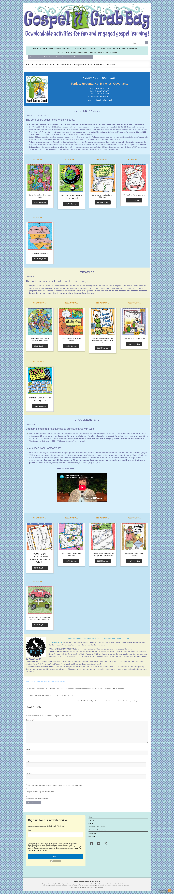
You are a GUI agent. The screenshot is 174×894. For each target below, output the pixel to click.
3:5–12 (40, 115)
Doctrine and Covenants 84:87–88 (105, 150)
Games (73, 52)
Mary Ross (32, 688)
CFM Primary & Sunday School (59, 48)
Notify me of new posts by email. (37, 798)
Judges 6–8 (30, 276)
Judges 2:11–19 (31, 115)
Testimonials (92, 833)
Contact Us (92, 823)
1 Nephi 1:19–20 (49, 134)
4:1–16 (46, 115)
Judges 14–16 (39, 436)
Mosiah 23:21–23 (62, 134)
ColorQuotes (82, 52)
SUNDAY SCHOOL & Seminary (101, 688)
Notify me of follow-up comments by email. (40, 792)
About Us (91, 820)
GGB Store (113, 52)
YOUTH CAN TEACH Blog (98, 52)
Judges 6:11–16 (120, 286)
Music (77, 48)
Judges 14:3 (138, 455)
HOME (35, 48)
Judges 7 (59, 288)
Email (28, 761)
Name (28, 749)
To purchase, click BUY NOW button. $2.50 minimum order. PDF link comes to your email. (60, 57)
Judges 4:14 (100, 147)
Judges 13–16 (31, 424)
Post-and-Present (63, 52)
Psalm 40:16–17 (37, 134)
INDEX (42, 48)
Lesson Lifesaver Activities (109, 48)
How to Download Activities (97, 830)
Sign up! (55, 856)
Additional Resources (65, 441)
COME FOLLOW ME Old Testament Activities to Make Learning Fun (52, 696)
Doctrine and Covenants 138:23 (80, 134)
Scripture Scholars (89, 48)
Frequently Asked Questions (97, 827)
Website (29, 773)
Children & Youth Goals (130, 48)
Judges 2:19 (33, 137)
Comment (30, 720)
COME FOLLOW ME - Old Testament (62, 688)
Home (90, 817)
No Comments (119, 688)
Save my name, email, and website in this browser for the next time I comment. (55, 785)
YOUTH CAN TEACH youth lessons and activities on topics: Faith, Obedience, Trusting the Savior (111, 701)
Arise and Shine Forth (66, 463)
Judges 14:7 (106, 458)
